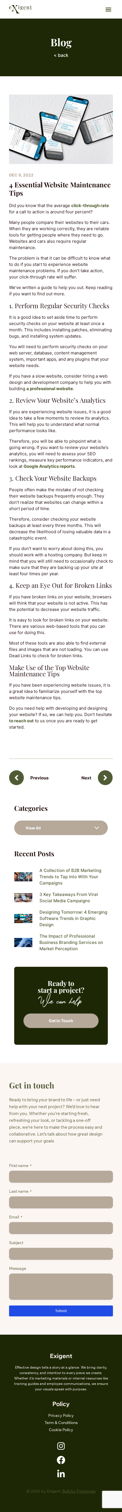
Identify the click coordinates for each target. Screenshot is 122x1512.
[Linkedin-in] (61, 1474)
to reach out (21, 720)
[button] (108, 9)
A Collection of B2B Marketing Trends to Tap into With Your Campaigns (70, 877)
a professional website (49, 388)
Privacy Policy (61, 1415)
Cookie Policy (61, 1429)
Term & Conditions (61, 1422)
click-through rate (90, 205)
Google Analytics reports (49, 466)
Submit (61, 1311)
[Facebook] (61, 1460)
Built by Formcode (79, 1491)
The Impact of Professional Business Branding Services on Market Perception (71, 942)
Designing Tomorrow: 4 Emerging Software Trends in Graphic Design (73, 918)
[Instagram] (61, 1446)
